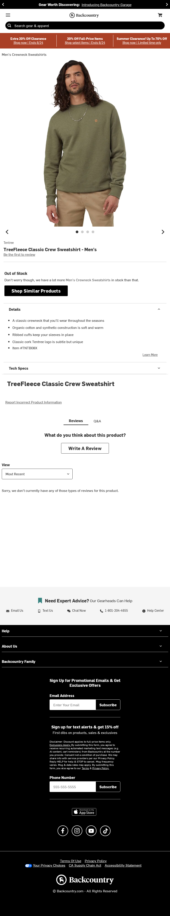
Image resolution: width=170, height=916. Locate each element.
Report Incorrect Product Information (33, 402)
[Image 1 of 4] (77, 232)
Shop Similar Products (36, 291)
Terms (85, 768)
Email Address (62, 695)
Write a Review (85, 448)
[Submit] (9, 25)
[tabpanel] (85, 466)
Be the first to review (19, 254)
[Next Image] (163, 232)
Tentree (9, 243)
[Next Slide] (167, 4)
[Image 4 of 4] (93, 232)
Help (6, 630)
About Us (9, 646)
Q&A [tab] (97, 420)
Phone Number (62, 777)
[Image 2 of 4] (82, 232)
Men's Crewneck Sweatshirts (24, 54)
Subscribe (108, 704)
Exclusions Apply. (60, 745)
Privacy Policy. (100, 768)
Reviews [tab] (76, 420)
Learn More (150, 355)
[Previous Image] (7, 232)
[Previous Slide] (3, 4)
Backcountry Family (18, 661)
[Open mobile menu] (8, 15)
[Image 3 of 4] (87, 232)
